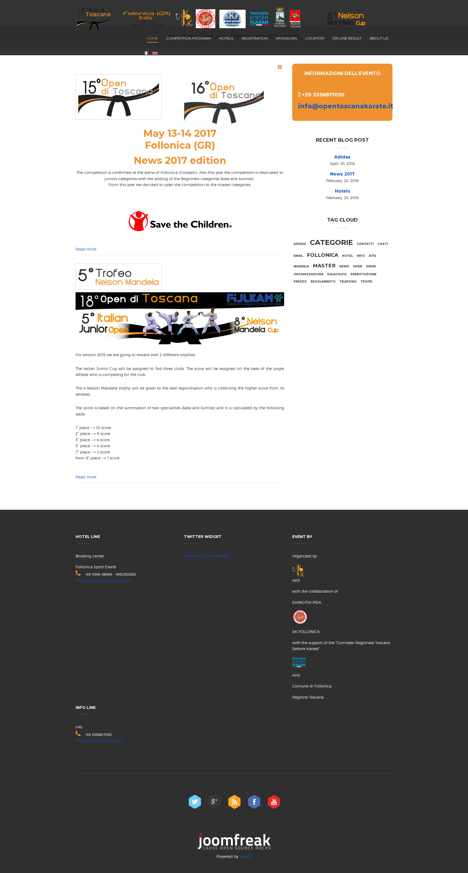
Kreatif (245, 856)
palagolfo (337, 274)
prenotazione (363, 274)
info (361, 256)
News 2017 (342, 174)
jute (372, 256)
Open (357, 266)
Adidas (342, 157)
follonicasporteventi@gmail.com (104, 580)
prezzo (300, 281)
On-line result (346, 38)
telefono (348, 281)
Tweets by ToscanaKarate (207, 556)
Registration (255, 38)
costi (383, 244)
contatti (365, 244)
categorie (331, 242)
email (298, 256)
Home (152, 38)
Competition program (188, 38)
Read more (86, 249)
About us (378, 38)
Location (314, 38)
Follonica (322, 255)
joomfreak (234, 841)
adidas (300, 244)
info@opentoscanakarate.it (345, 106)
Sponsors (286, 38)
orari (371, 266)
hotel (347, 256)
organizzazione (308, 274)
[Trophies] (119, 276)
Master (324, 265)
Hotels (226, 38)
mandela (301, 266)
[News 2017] (119, 96)
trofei (366, 281)
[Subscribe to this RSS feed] (280, 67)
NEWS (344, 266)
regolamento (323, 281)
